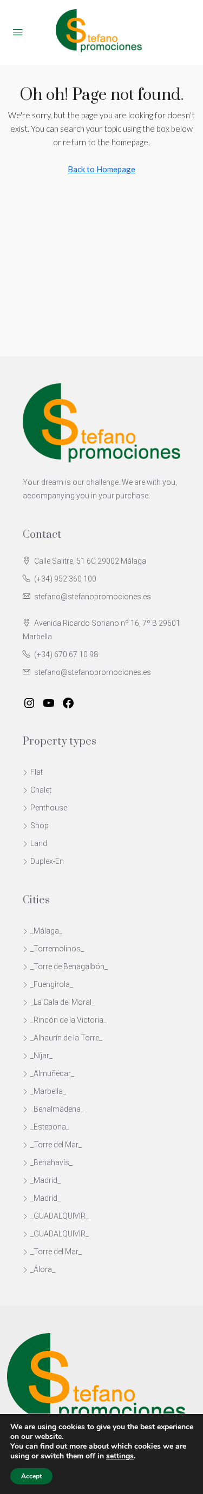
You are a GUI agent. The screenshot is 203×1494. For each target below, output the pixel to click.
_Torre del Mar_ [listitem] (56, 1144)
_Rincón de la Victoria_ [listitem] (68, 1020)
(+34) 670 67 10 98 (66, 654)
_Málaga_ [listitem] (46, 931)
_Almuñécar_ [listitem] (52, 1073)
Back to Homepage (101, 169)
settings (120, 1456)
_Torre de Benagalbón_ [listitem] (69, 966)
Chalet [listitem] (40, 790)
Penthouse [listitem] (48, 807)
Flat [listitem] (36, 772)
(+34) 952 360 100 (65, 578)
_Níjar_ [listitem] (41, 1055)
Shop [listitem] (39, 825)
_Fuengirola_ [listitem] (51, 984)
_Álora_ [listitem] (42, 1269)
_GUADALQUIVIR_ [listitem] (59, 1216)
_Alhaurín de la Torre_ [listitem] (66, 1037)
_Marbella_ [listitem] (48, 1091)
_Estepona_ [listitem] (49, 1127)
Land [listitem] (38, 843)
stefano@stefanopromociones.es (92, 596)
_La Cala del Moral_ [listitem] (62, 1002)
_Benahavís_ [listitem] (51, 1162)
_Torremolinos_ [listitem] (57, 948)
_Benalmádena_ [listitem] (57, 1109)
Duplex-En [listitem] (47, 861)
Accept (31, 1476)
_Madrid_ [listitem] (45, 1180)
